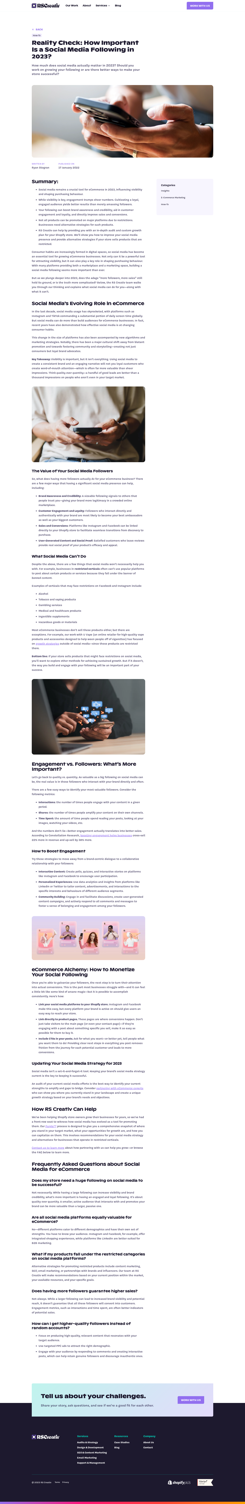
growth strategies (47, 643)
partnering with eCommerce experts (119, 1088)
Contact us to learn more (48, 1148)
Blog (118, 5)
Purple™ (50, 1126)
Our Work (72, 5)
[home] (46, 5)
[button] (103, 5)
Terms (57, 1482)
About (87, 5)
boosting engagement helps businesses (106, 835)
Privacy (65, 1482)
